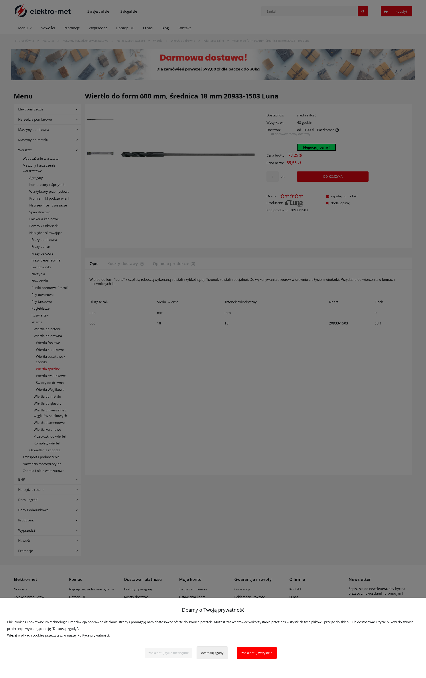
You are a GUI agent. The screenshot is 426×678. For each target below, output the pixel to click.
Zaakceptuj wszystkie (256, 653)
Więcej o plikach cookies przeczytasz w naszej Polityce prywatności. (58, 635)
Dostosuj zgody (212, 653)
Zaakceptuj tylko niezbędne (168, 653)
